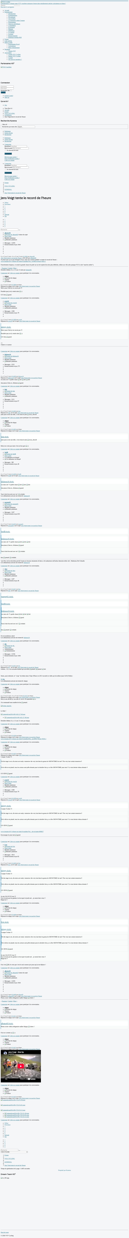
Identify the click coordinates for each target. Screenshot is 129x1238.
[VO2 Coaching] (6, 67)
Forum (6, 39)
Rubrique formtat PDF (15, 37)
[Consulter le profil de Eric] (10, 846)
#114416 (14, 1096)
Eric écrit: (5, 922)
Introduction (12, 14)
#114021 (14, 665)
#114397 (14, 753)
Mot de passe (9, 148)
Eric (6, 845)
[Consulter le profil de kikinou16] (12, 356)
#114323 (25, 695)
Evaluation (11, 27)
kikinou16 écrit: (7, 481)
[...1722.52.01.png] (13, 1105)
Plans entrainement (14, 47)
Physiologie (11, 17)
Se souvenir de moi (12, 150)
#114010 (14, 524)
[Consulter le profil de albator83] (11, 234)
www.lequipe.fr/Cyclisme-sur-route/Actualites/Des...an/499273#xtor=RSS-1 (23, 739)
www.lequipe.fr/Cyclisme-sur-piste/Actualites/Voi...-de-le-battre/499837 (22, 831)
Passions (4, 268)
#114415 (14, 1047)
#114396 (14, 735)
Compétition (12, 25)
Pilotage (10, 29)
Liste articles (8, 41)
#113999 (14, 319)
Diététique (11, 30)
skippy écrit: (6, 327)
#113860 (25, 256)
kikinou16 (8, 354)
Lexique (10, 34)
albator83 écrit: (7, 1023)
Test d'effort (11, 19)
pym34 (7, 301)
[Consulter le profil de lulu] (10, 391)
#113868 (14, 284)
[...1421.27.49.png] (13, 714)
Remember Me (5, 90)
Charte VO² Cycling (14, 54)
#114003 (14, 429)
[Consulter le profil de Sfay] (10, 571)
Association (8, 53)
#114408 (14, 914)
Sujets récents (9, 133)
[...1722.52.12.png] (13, 1110)
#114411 (14, 1016)
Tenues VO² (12, 51)
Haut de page (5, 1232)
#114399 (14, 798)
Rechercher (8, 134)
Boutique (7, 49)
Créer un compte (9, 160)
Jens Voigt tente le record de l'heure (11, 258)
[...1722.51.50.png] (13, 1100)
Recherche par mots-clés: (9, 127)
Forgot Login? (9, 96)
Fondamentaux (12, 15)
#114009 (14, 474)
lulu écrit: (5, 437)
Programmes (12, 22)
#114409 (14, 994)
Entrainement (8, 12)
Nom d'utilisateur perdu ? (12, 158)
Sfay (6, 569)
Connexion (8, 153)
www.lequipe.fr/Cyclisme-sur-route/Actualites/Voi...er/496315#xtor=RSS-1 (23, 261)
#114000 (14, 376)
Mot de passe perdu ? (11, 157)
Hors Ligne (8, 236)
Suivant (7, 214)
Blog (14, 268)
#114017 (14, 589)
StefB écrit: (5, 531)
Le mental (11, 32)
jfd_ (6, 644)
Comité (10, 58)
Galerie (10, 268)
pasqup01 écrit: (7, 596)
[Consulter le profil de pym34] (11, 303)
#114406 (14, 863)
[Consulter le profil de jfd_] (10, 646)
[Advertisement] (12, 73)
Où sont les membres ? (15, 59)
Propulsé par (62, 1170)
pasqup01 (8, 502)
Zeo (6, 105)
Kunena (68, 1170)
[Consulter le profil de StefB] (10, 454)
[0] (6, 706)
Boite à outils (8, 42)
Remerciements (12, 36)
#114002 (14, 411)
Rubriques (8, 131)
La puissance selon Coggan (16, 20)
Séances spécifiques (14, 24)
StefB (6, 452)
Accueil (7, 10)
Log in (3, 92)
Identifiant (8, 146)
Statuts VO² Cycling (14, 56)
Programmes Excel (14, 44)
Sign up (7, 97)
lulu (6, 389)
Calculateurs (12, 46)
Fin (6, 216)
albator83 (8, 233)
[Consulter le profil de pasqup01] (11, 504)
